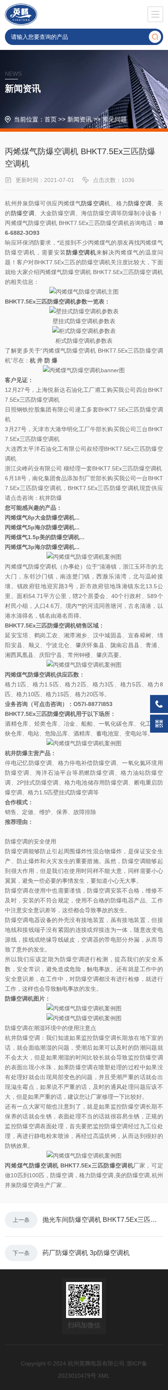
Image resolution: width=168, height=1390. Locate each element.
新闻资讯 (79, 119)
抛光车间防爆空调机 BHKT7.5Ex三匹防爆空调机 (102, 1219)
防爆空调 (92, 203)
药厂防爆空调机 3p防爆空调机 (86, 1252)
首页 (50, 119)
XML (104, 1375)
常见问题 (114, 119)
